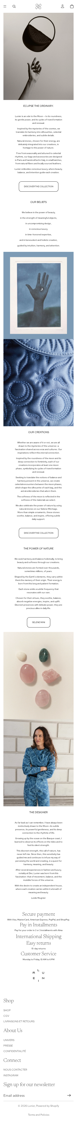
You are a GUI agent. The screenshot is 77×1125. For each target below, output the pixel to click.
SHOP (7, 1010)
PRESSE (8, 1045)
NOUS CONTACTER (15, 1069)
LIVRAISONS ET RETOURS (18, 1021)
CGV (6, 1016)
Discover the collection (38, 186)
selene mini (38, 622)
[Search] (14, 6)
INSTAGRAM (10, 1075)
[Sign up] (69, 1095)
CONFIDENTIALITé (14, 1051)
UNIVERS (8, 1040)
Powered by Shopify (47, 1106)
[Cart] (72, 6)
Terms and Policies (38, 1114)
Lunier (31, 1106)
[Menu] (5, 6)
